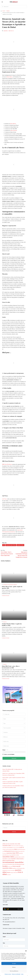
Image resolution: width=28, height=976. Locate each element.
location (5, 866)
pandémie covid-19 (16, 868)
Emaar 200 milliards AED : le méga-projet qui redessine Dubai (12, 770)
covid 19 (21, 847)
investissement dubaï (10, 860)
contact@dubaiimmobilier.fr (9, 921)
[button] (26, 950)
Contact (22, 974)
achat (4, 843)
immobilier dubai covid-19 (19, 856)
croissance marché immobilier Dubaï (8, 849)
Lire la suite (5, 904)
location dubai (10, 866)
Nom (4, 943)
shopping (11, 872)
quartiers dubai (20, 545)
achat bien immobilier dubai (11, 843)
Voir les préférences (14, 971)
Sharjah (8, 872)
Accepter (14, 963)
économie (9, 874)
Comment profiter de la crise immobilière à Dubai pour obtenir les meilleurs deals (13, 786)
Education (13, 851)
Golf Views (4, 498)
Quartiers (8, 10)
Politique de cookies (8, 974)
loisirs (14, 866)
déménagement (7, 851)
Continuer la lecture (5, 595)
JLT (3, 545)
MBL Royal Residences (7, 464)
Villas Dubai (15, 872)
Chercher (14, 831)
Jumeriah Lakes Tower (11, 545)
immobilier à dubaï (15, 858)
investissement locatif (19, 864)
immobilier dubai (8, 857)
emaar (16, 851)
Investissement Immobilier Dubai (9, 864)
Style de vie (11, 30)
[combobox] (14, 718)
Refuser (14, 967)
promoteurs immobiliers (11, 870)
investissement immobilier (13, 862)
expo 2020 (15, 853)
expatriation (9, 853)
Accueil (3, 10)
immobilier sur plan (7, 858)
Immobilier (5, 584)
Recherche (14, 758)
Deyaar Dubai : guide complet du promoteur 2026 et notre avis (14, 778)
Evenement (4, 853)
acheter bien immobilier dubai (16, 845)
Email (4, 936)
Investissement (10, 584)
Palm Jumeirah (14, 130)
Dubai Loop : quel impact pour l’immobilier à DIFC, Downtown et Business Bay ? (14, 774)
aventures (11, 847)
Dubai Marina (13, 123)
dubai (15, 849)
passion (21, 868)
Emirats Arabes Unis (21, 851)
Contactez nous (6, 924)
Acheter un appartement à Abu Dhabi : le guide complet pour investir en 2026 (13, 782)
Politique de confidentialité (16, 974)
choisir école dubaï (16, 847)
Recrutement (5, 928)
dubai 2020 (19, 849)
